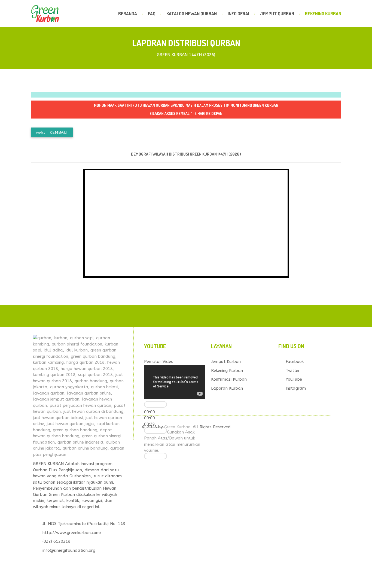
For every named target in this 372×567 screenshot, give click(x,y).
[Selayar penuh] (155, 456)
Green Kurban (177, 427)
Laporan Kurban (227, 388)
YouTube (294, 379)
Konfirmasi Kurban (229, 379)
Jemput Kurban (226, 361)
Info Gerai (238, 13)
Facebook (295, 361)
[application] (174, 382)
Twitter (293, 370)
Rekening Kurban (323, 13)
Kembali (52, 132)
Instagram (296, 388)
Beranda (127, 13)
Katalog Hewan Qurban (191, 13)
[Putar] (155, 404)
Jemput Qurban (277, 13)
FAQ (151, 13)
